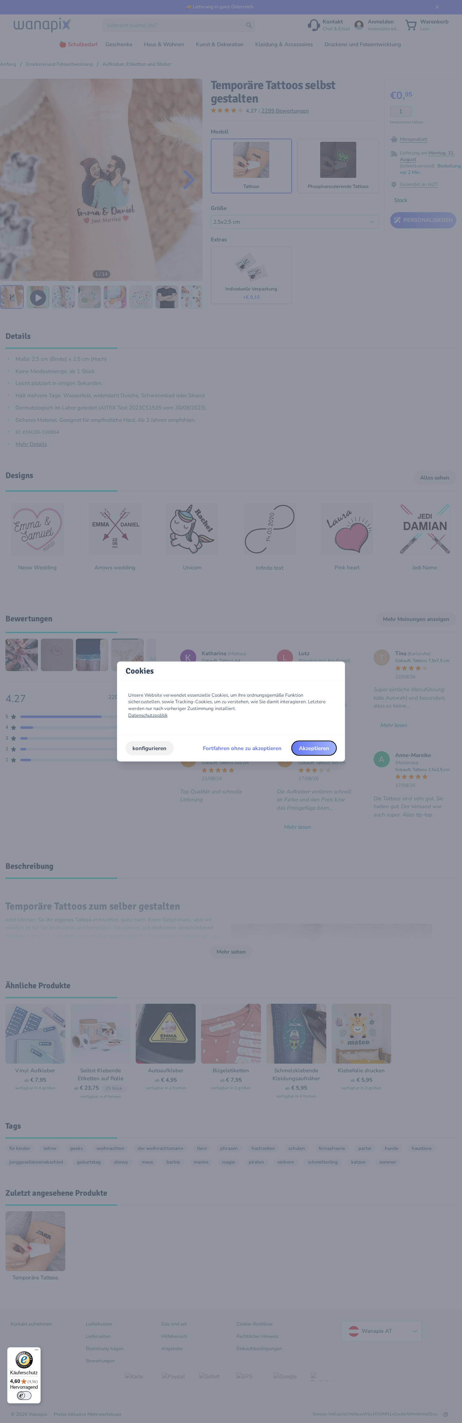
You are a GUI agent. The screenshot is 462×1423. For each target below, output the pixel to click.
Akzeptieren (314, 748)
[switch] (24, 1395)
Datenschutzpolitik (148, 715)
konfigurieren (149, 748)
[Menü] (36, 1351)
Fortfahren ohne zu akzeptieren (242, 748)
